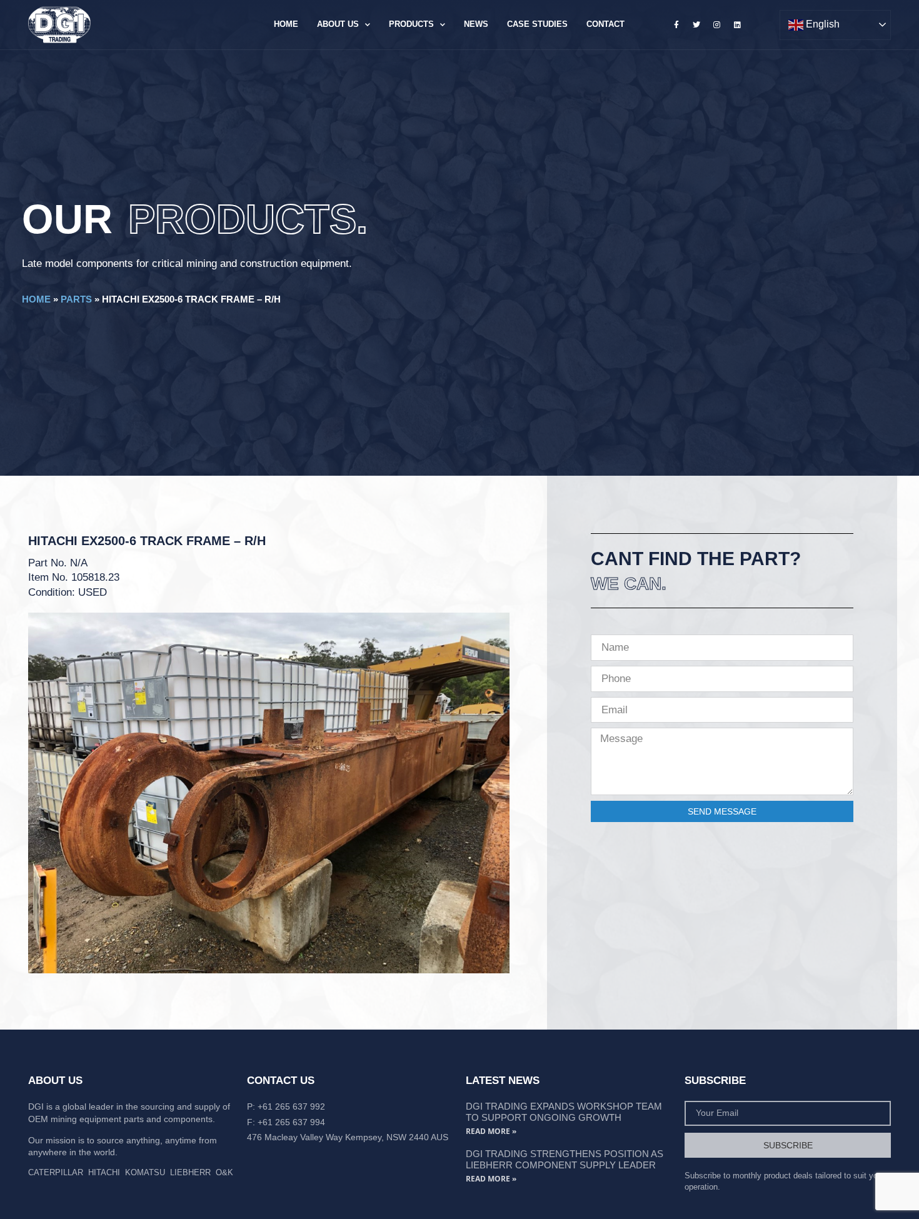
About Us (338, 24)
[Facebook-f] (676, 24)
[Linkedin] (737, 24)
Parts (76, 299)
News (476, 24)
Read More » (491, 1131)
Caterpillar (55, 1172)
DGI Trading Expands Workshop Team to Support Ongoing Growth (564, 1112)
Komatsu (145, 1172)
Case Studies (537, 24)
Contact (605, 24)
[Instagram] (717, 24)
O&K (224, 1172)
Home (286, 24)
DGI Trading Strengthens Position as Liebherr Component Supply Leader (564, 1159)
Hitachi (104, 1172)
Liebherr (190, 1172)
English (821, 24)
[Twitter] (696, 24)
